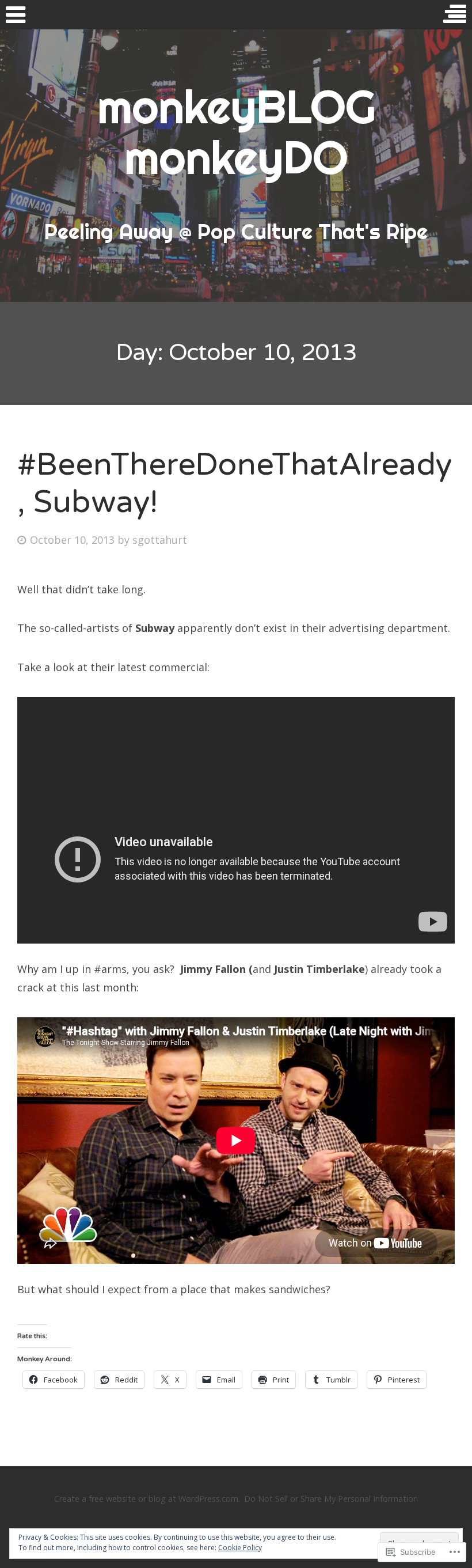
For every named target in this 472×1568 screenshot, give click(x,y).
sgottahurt (159, 540)
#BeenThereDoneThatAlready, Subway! (234, 483)
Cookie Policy (240, 1547)
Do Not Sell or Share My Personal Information (331, 1498)
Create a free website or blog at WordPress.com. (147, 1498)
